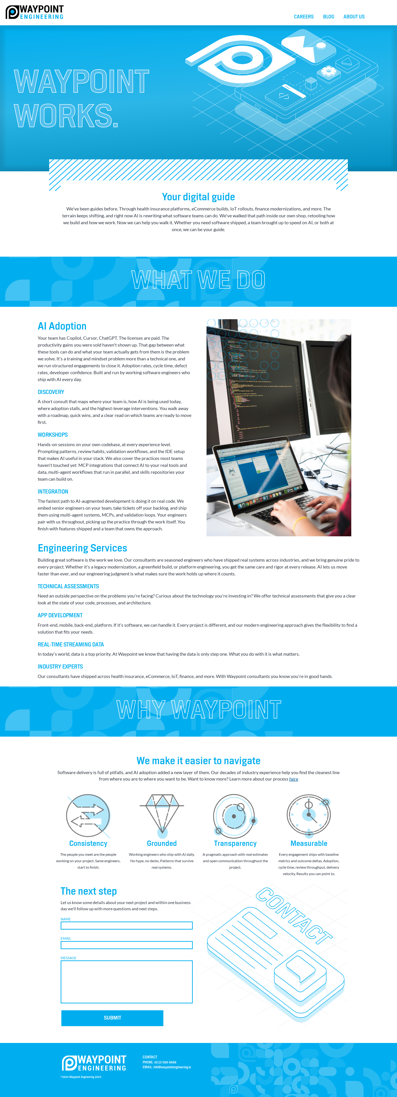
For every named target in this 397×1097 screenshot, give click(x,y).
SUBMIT (112, 1018)
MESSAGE (69, 958)
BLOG (328, 17)
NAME (66, 919)
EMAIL (66, 938)
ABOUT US (354, 17)
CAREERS (304, 17)
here (293, 778)
